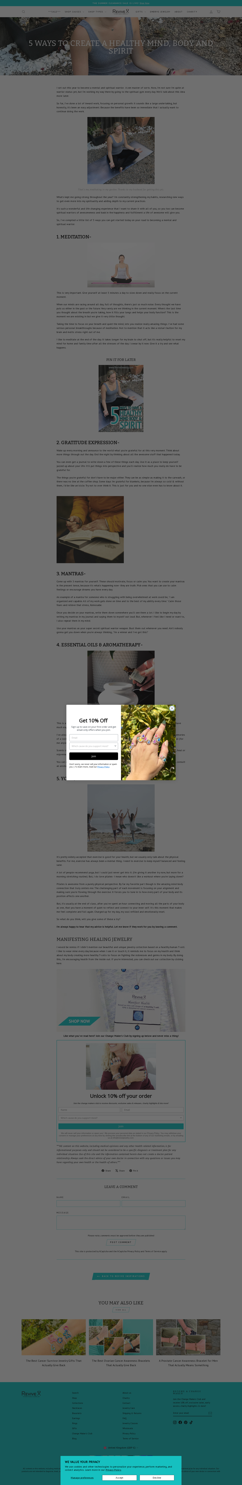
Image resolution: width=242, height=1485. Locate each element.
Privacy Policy (103, 767)
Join (93, 756)
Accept (119, 1477)
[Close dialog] (172, 708)
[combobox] (93, 746)
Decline (157, 1477)
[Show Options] (115, 746)
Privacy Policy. (113, 1469)
